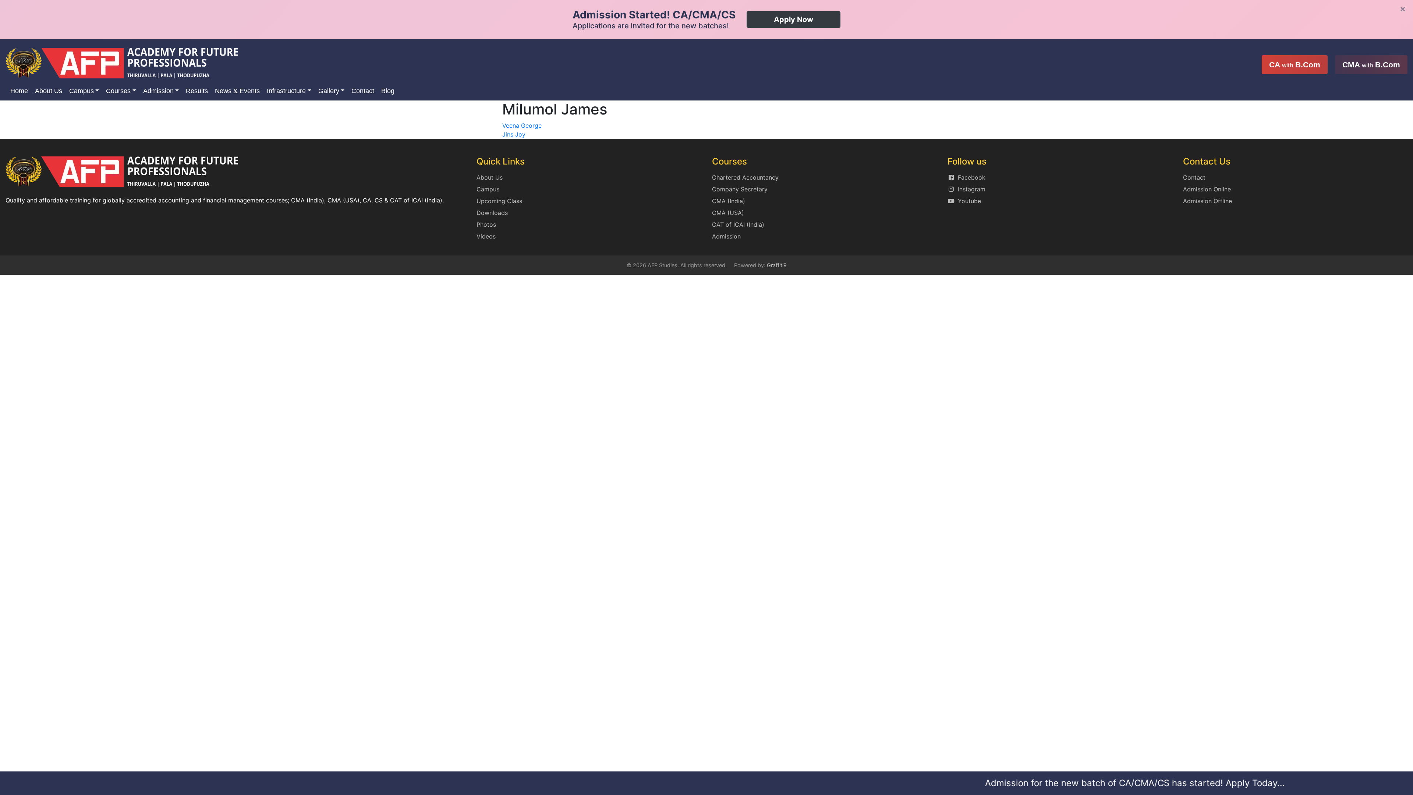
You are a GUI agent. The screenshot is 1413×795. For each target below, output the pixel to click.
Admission (158, 91)
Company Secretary (740, 189)
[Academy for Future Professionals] (122, 62)
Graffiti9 (777, 265)
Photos (486, 224)
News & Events (237, 91)
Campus (81, 91)
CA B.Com (1294, 64)
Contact (362, 91)
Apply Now (793, 19)
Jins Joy (513, 134)
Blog (387, 91)
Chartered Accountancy (745, 177)
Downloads (492, 212)
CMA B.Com (1371, 64)
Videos (486, 236)
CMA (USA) (728, 212)
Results (197, 91)
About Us (48, 91)
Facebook (971, 177)
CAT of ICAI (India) (738, 224)
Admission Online (1207, 189)
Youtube (969, 201)
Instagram (971, 189)
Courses (118, 91)
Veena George (522, 125)
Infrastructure (286, 91)
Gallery (328, 91)
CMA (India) (728, 201)
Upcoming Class (499, 201)
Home (19, 91)
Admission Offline (1207, 201)
